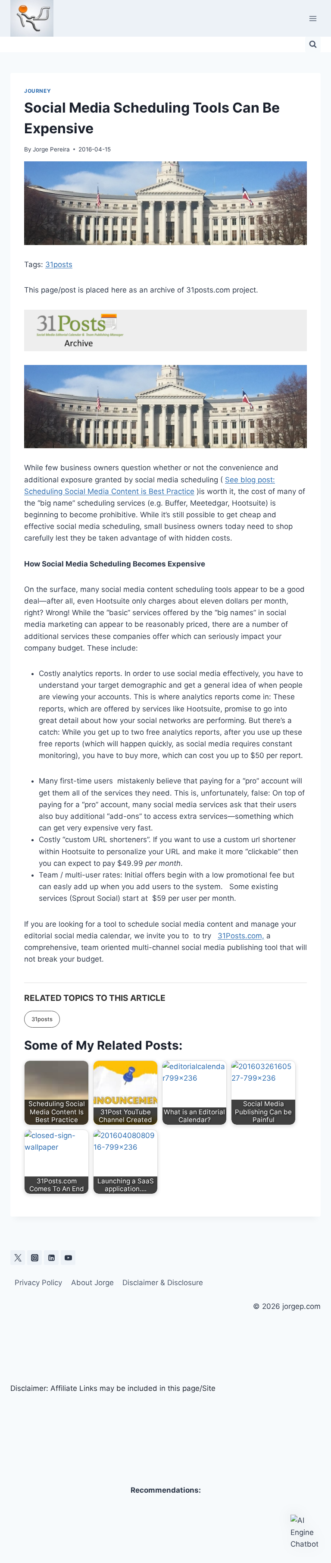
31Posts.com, (241, 935)
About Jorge (92, 1282)
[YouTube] (68, 1257)
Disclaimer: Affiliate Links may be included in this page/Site (112, 1388)
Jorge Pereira (51, 149)
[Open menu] (313, 18)
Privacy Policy (38, 1282)
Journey (37, 91)
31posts (58, 264)
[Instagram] (34, 1257)
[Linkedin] (51, 1257)
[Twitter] (17, 1257)
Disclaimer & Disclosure (162, 1282)
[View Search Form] (313, 44)
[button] (304, 1532)
